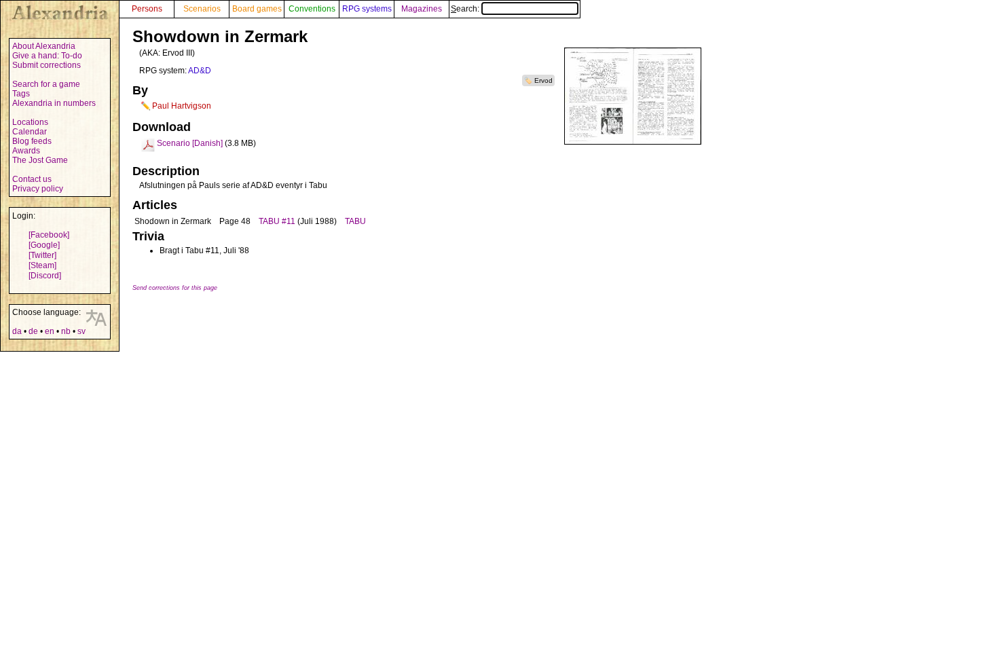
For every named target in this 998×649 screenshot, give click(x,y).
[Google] (44, 245)
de (33, 331)
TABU (355, 221)
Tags (21, 93)
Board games (257, 9)
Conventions (312, 9)
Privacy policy (37, 188)
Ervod (543, 80)
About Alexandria (43, 46)
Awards (26, 150)
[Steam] (42, 265)
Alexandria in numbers (54, 103)
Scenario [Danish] (190, 143)
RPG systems (367, 9)
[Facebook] (49, 235)
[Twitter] (42, 255)
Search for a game (46, 84)
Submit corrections (46, 65)
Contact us (32, 179)
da (17, 331)
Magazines (421, 9)
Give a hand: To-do (47, 55)
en (49, 331)
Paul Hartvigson (181, 106)
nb (66, 331)
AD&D (199, 70)
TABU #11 (277, 221)
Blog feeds (32, 141)
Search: (466, 9)
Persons (147, 9)
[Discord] (45, 275)
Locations (30, 122)
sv (81, 331)
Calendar (29, 131)
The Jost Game (40, 160)
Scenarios (202, 9)
